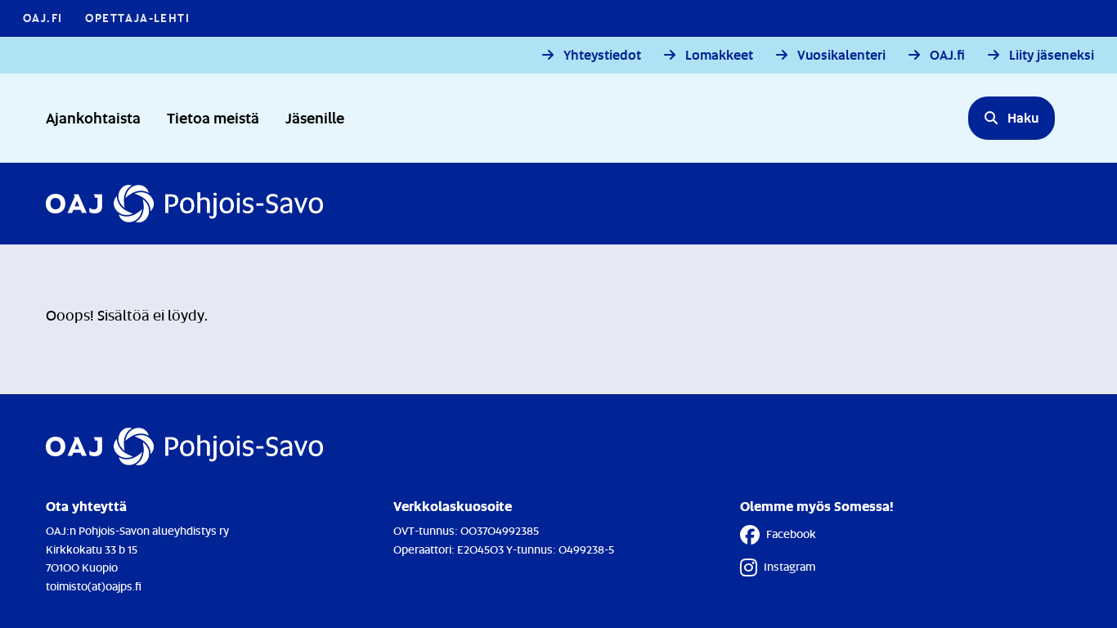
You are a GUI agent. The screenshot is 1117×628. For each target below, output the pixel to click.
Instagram (789, 566)
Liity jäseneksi (1051, 55)
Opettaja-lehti (137, 17)
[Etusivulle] (184, 203)
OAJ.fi (947, 55)
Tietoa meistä (213, 117)
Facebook (791, 533)
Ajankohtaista (93, 117)
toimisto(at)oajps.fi (93, 586)
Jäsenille (314, 117)
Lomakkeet (719, 55)
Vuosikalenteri (841, 55)
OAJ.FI (42, 17)
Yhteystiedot (602, 55)
